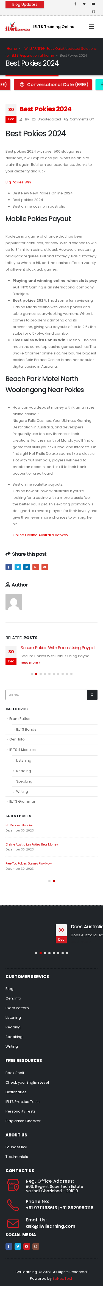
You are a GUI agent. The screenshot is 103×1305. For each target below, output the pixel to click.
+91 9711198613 (41, 1208)
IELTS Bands (26, 729)
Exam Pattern (20, 718)
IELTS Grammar (22, 801)
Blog (9, 988)
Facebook (8, 567)
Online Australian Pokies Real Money (31, 844)
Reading (23, 771)
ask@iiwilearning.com (50, 1226)
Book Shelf (14, 1072)
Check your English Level (27, 1082)
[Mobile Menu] (91, 26)
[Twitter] (84, 4)
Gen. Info (16, 739)
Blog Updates (24, 4)
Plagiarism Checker (23, 1121)
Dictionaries (16, 1092)
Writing (22, 791)
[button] (32, 673)
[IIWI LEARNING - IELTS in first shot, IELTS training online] (17, 26)
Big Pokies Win (18, 182)
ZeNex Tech (62, 1278)
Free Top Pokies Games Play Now (28, 863)
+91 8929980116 (76, 1208)
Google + (35, 567)
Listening (23, 760)
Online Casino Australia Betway (40, 535)
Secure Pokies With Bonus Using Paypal (58, 648)
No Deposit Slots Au (19, 825)
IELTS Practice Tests (22, 1101)
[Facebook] (75, 4)
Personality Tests (20, 1111)
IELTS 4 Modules (22, 749)
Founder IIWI (16, 1147)
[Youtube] (93, 4)
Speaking (24, 781)
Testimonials (16, 1156)
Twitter (18, 567)
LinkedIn (26, 567)
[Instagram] (93, 11)
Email (44, 567)
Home (12, 48)
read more (30, 662)
